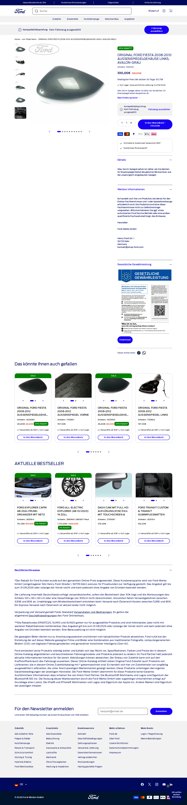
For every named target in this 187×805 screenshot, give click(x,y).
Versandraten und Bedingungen (93, 612)
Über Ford (114, 738)
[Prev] (78, 452)
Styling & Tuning (23, 757)
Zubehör (56, 19)
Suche (43, 11)
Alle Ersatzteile (54, 734)
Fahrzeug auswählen (156, 30)
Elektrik (50, 743)
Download (125, 339)
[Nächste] (89, 131)
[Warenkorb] (170, 10)
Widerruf (153, 10)
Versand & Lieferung (88, 748)
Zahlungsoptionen (87, 743)
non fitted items (29, 39)
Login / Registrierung (152, 734)
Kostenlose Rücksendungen (73, 2)
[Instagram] (156, 784)
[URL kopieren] (139, 353)
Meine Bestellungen (151, 738)
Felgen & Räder (22, 738)
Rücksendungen (86, 762)
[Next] (43, 401)
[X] (149, 784)
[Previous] (23, 401)
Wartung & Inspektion (57, 766)
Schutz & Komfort (24, 752)
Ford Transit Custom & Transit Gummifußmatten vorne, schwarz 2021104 (153, 514)
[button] (176, 794)
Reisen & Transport (24, 748)
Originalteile (113, 2)
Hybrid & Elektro (23, 762)
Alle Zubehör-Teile (24, 734)
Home (17, 39)
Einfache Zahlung (153, 2)
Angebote (129, 19)
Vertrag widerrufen (87, 757)
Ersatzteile (72, 19)
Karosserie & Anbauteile (58, 748)
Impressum (115, 752)
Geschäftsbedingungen (43, 615)
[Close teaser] (168, 786)
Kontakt (82, 734)
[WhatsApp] (144, 353)
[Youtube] (164, 784)
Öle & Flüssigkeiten (56, 762)
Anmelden (161, 711)
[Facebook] (142, 784)
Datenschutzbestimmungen (124, 748)
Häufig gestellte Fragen (90, 766)
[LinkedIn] (171, 784)
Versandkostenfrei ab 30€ (34, 2)
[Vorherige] (49, 131)
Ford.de (113, 734)
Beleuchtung (52, 738)
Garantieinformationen (90, 752)
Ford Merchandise (24, 766)
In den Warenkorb (33, 437)
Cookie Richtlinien (118, 743)
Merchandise (111, 19)
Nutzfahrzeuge (91, 19)
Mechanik (51, 757)
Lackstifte (51, 752)
